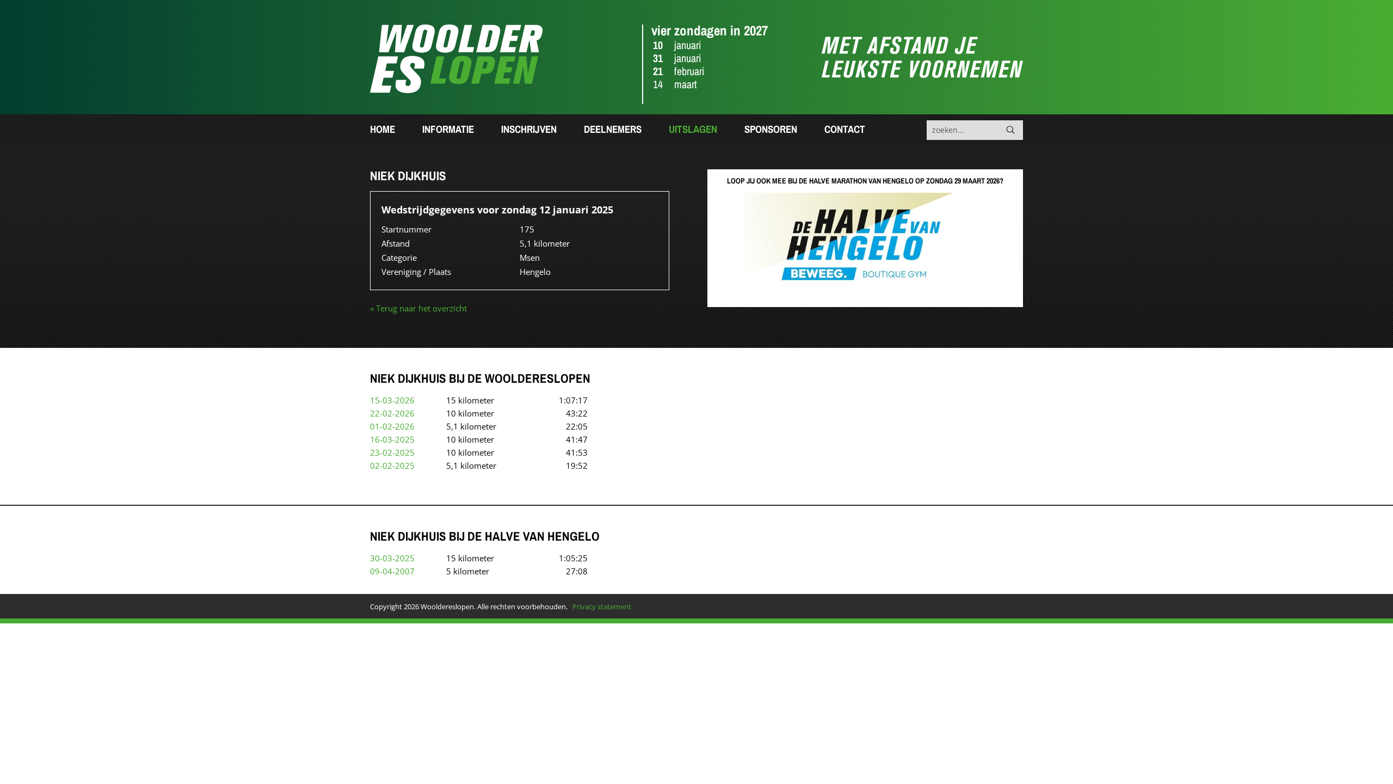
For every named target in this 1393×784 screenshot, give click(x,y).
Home (382, 129)
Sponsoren (770, 129)
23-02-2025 (392, 452)
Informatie (448, 129)
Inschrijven (529, 129)
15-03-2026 (392, 400)
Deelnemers (613, 129)
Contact (844, 129)
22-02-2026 (392, 413)
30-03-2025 (392, 558)
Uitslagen (693, 129)
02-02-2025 (392, 465)
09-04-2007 (392, 571)
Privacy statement (601, 606)
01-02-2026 (392, 426)
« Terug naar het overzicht (418, 308)
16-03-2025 (392, 439)
